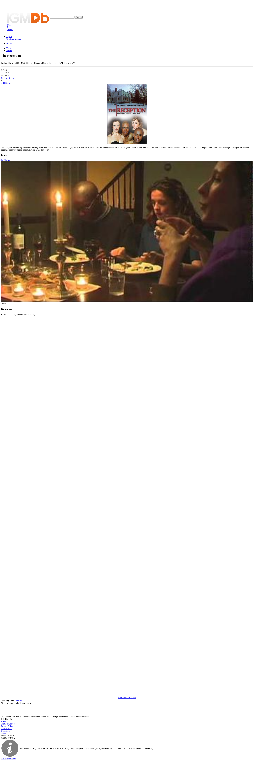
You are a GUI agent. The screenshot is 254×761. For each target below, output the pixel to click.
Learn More (11, 759)
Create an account (13, 39)
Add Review (6, 83)
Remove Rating (7, 78)
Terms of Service (8, 724)
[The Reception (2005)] (127, 114)
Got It (3, 759)
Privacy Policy (7, 726)
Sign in (9, 36)
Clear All (18, 700)
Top (8, 27)
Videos (10, 29)
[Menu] (11, 11)
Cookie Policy (7, 728)
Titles (9, 25)
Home (9, 43)
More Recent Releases (127, 697)
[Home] (28, 22)
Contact (4, 733)
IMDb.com (5, 160)
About (3, 721)
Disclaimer (5, 731)
